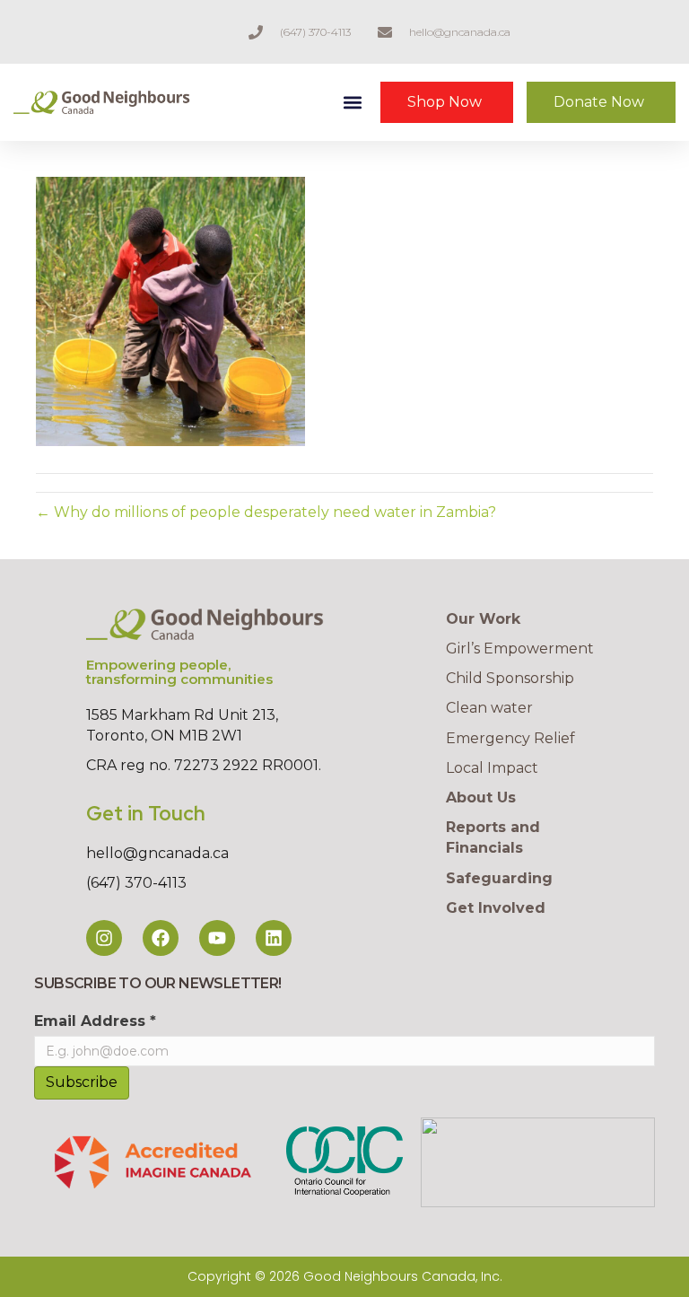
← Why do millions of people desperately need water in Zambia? (266, 512)
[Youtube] (217, 938)
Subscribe (82, 1082)
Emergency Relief (510, 738)
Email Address (95, 1021)
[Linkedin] (274, 938)
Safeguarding (499, 878)
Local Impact (492, 767)
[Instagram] (104, 938)
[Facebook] (161, 938)
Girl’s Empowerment (520, 648)
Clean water (489, 707)
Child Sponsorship (510, 678)
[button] (353, 103)
